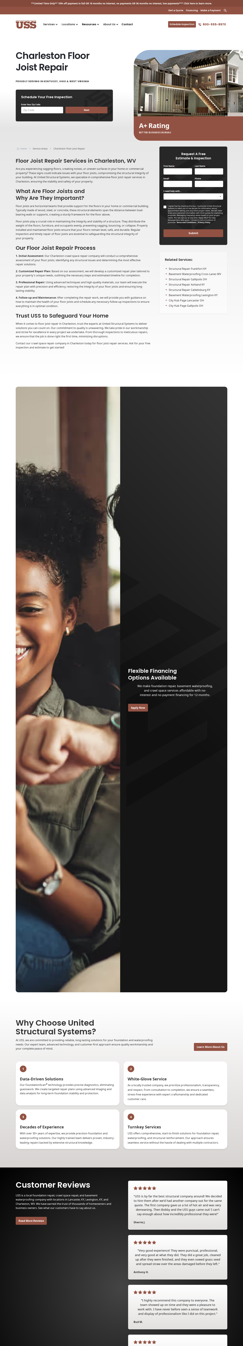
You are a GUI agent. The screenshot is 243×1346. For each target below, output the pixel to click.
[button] (50, 24)
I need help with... (172, 191)
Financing (192, 10)
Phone (198, 178)
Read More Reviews (31, 1221)
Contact (127, 24)
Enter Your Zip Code (30, 104)
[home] (26, 24)
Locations (68, 24)
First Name (169, 166)
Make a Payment (211, 10)
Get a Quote (175, 10)
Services (49, 24)
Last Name (200, 166)
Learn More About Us (210, 1047)
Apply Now (138, 708)
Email (166, 178)
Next (86, 110)
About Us (109, 24)
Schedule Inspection (182, 24)
